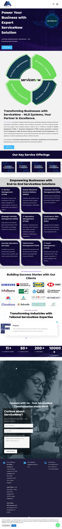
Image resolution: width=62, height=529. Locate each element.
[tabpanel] (31, 329)
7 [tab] (38, 338)
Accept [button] (13, 525)
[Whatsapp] (58, 525)
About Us (9, 147)
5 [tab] (33, 338)
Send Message (11, 451)
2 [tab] (26, 338)
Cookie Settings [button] (6, 525)
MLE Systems (7, 122)
